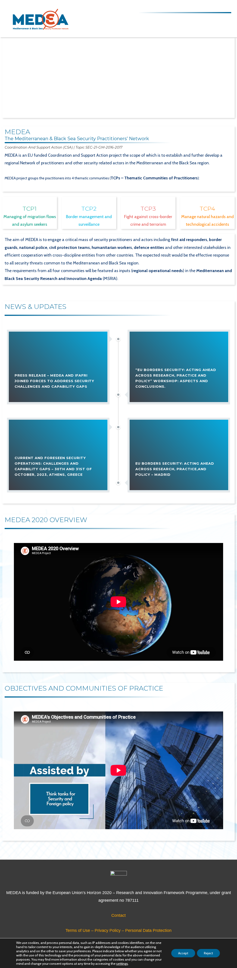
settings (122, 964)
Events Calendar (177, 7)
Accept (183, 953)
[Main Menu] (226, 18)
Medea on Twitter (201, 7)
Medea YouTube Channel (213, 7)
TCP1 (30, 208)
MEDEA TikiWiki (189, 7)
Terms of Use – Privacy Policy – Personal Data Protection (118, 930)
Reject (208, 953)
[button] (12, 108)
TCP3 (148, 208)
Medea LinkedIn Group (225, 7)
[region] (118, 78)
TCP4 (207, 208)
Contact (118, 915)
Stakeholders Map (165, 7)
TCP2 (89, 208)
